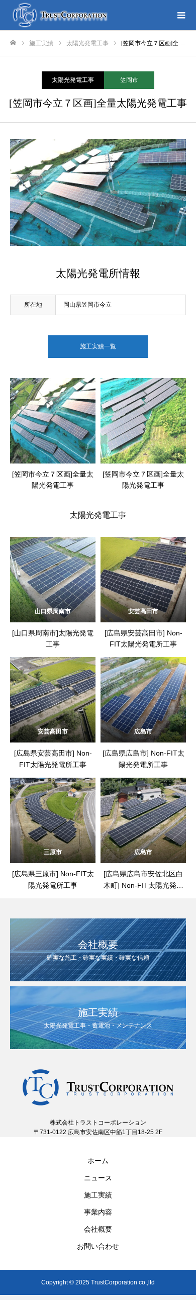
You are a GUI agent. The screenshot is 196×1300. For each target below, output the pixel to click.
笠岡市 (129, 79)
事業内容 (98, 1212)
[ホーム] (13, 43)
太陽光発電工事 (73, 79)
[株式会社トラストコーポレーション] (88, 15)
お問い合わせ (98, 1246)
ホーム (98, 1161)
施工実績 (98, 1195)
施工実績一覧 (98, 346)
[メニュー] (181, 15)
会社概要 (98, 1229)
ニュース (98, 1178)
